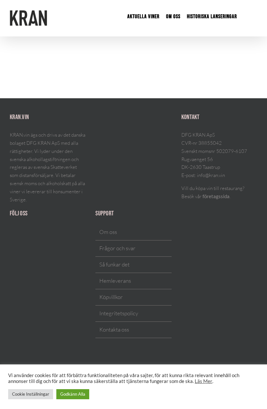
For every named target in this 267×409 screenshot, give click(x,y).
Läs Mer (203, 381)
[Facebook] (20, 232)
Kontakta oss (114, 329)
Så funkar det (114, 264)
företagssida (216, 196)
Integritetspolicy (118, 313)
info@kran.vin (211, 175)
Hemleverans (115, 280)
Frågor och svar (117, 248)
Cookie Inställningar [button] (30, 394)
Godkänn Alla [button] (72, 394)
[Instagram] (12, 232)
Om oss (108, 231)
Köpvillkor (111, 296)
